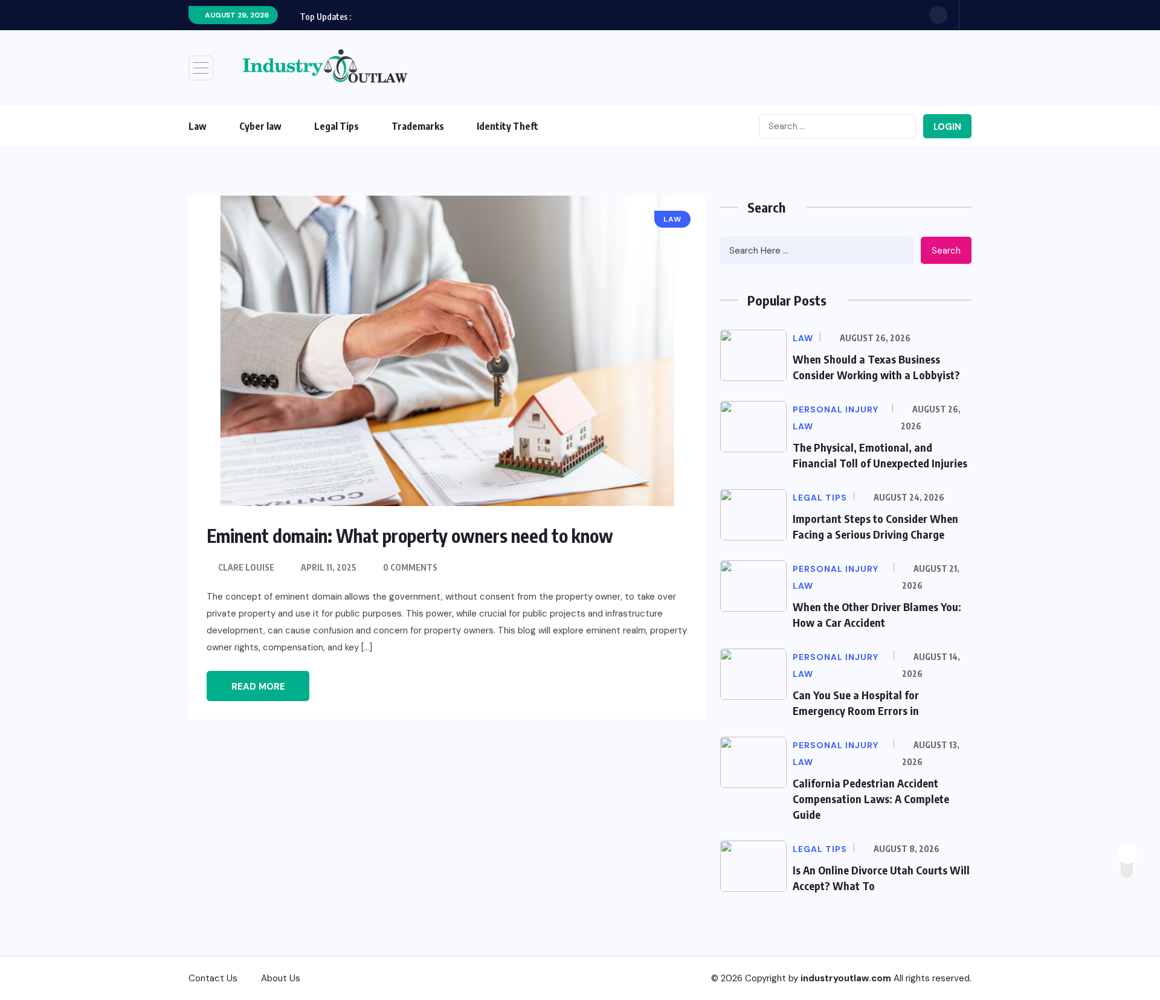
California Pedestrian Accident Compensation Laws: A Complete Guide (871, 798)
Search (946, 251)
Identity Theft (507, 126)
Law (197, 126)
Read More (258, 687)
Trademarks (418, 126)
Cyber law (260, 126)
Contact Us (212, 978)
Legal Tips (336, 126)
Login (947, 127)
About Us (280, 978)
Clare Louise (246, 567)
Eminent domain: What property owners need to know (410, 535)
